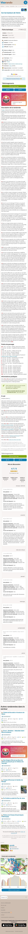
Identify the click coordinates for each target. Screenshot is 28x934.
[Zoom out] (26, 862)
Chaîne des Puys (18, 63)
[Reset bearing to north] (26, 864)
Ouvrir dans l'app (15, 86)
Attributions (3, 873)
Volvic (10, 65)
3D (23, 873)
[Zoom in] (26, 860)
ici (9, 398)
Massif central (11, 63)
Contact (2, 914)
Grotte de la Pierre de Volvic (15, 439)
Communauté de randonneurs (7, 917)
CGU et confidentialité (5, 903)
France (8, 61)
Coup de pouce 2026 (5, 912)
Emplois (2, 907)
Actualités (3, 910)
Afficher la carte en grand (14, 890)
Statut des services (10, 931)
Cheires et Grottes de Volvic (7, 425)
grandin (12, 845)
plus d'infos (19, 392)
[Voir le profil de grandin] (5, 848)
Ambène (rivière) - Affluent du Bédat (9, 356)
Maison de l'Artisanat (14, 435)
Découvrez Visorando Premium (13, 78)
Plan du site (3, 905)
